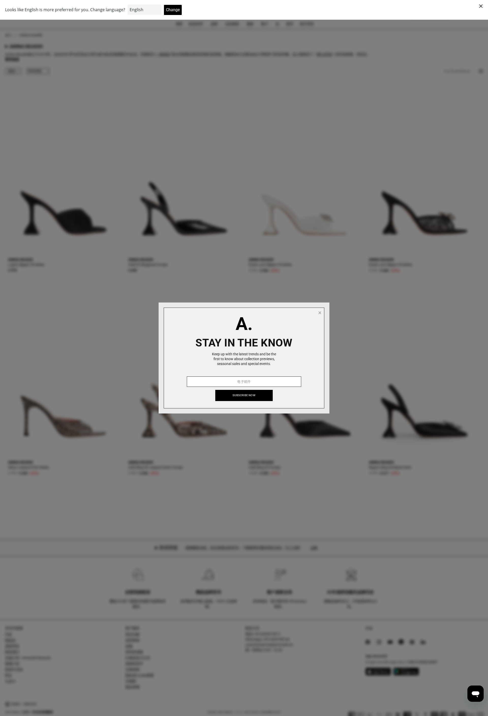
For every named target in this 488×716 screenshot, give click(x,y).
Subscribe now (244, 395)
